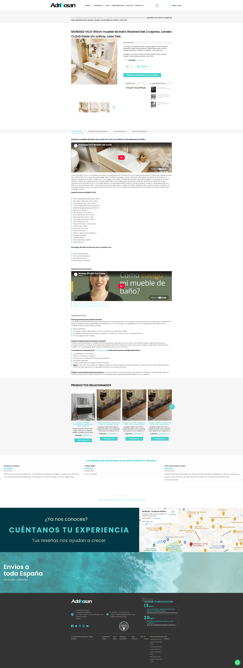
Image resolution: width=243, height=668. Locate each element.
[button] (237, 662)
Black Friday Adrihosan (156, 637)
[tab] (77, 131)
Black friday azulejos (155, 656)
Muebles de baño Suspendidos (81, 423)
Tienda (87, 5)
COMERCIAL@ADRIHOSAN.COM (125, 614)
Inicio (73, 18)
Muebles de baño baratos (85, 425)
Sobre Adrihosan (117, 5)
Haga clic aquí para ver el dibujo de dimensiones (90, 304)
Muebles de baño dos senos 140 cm (132, 18)
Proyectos (139, 5)
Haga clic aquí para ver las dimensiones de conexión (91, 306)
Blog (108, 5)
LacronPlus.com (101, 350)
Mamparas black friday (156, 646)
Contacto (130, 5)
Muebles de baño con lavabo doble (104, 18)
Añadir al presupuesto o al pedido (142, 75)
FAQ (142, 637)
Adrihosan (85, 637)
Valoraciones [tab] (119, 131)
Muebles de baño (82, 18)
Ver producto (83, 440)
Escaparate (98, 5)
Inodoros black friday (155, 649)
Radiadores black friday (156, 639)
